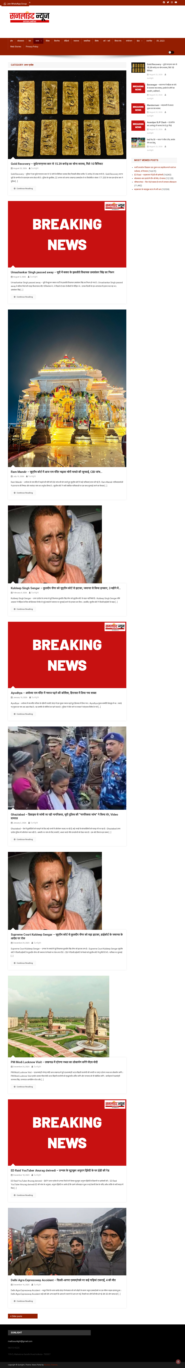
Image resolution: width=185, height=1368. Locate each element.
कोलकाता (20, 41)
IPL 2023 (160, 41)
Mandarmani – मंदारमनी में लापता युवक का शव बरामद (160, 107)
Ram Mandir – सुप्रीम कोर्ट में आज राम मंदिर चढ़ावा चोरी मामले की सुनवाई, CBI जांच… (56, 472)
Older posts (17, 1316)
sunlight (34, 168)
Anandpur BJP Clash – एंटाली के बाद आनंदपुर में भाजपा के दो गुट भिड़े (161, 124)
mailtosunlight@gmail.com (20, 1341)
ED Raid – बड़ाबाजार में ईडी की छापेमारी (148, 175)
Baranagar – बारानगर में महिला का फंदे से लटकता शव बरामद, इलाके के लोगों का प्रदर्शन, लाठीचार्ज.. (161, 88)
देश (30, 41)
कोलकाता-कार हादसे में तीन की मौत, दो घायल (149, 178)
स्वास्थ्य (76, 41)
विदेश (48, 41)
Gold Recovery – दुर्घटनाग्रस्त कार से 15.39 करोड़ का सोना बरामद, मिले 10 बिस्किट (57, 163)
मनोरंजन (129, 41)
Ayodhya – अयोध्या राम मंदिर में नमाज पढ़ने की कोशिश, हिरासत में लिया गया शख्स (53, 693)
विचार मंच (118, 41)
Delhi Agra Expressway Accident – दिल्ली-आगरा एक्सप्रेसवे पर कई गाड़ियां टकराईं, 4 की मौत (63, 1280)
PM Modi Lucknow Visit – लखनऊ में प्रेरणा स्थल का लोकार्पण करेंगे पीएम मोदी (54, 1062)
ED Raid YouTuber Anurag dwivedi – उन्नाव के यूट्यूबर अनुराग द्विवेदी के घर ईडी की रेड (60, 1170)
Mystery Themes (51, 1365)
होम (11, 41)
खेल (138, 41)
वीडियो (66, 41)
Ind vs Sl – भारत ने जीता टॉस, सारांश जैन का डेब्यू (161, 141)
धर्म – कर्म (106, 41)
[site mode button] (171, 52)
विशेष (97, 41)
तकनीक (149, 41)
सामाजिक (87, 41)
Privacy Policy (32, 46)
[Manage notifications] (178, 1361)
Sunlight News (23, 25)
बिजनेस (57, 41)
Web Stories (15, 46)
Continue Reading (25, 188)
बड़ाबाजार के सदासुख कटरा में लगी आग (147, 189)
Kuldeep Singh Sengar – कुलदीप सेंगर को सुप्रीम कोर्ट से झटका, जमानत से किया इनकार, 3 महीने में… (66, 588)
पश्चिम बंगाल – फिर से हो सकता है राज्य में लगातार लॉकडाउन (155, 182)
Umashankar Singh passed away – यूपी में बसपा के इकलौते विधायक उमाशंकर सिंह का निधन (62, 272)
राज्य (37, 41)
